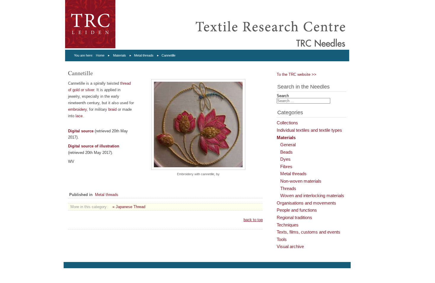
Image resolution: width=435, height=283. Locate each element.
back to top (253, 220)
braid (112, 109)
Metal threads (144, 55)
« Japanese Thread (128, 207)
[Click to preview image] (198, 168)
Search (283, 96)
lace (79, 116)
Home (100, 55)
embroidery (77, 109)
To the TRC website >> (296, 74)
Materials (119, 55)
